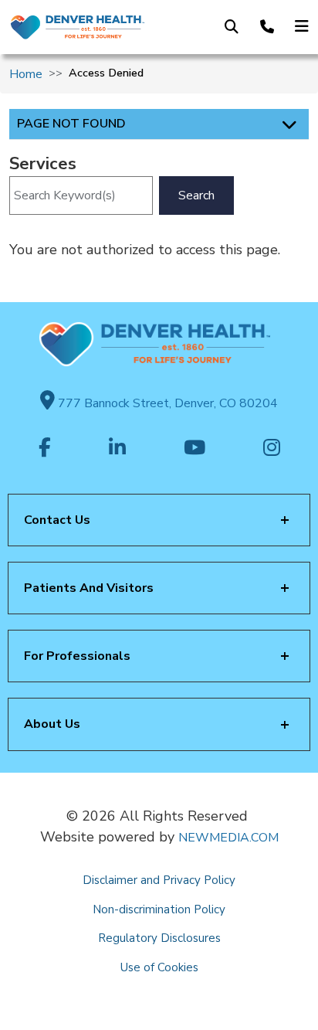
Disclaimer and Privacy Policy (159, 880)
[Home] (76, 27)
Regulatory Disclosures (159, 938)
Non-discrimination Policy (159, 909)
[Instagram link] (271, 449)
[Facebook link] (44, 449)
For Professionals (77, 656)
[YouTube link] (194, 449)
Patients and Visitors (89, 588)
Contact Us (57, 520)
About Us (52, 724)
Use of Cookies (159, 967)
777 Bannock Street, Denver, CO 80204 (166, 403)
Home (25, 74)
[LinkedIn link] (117, 449)
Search (196, 195)
